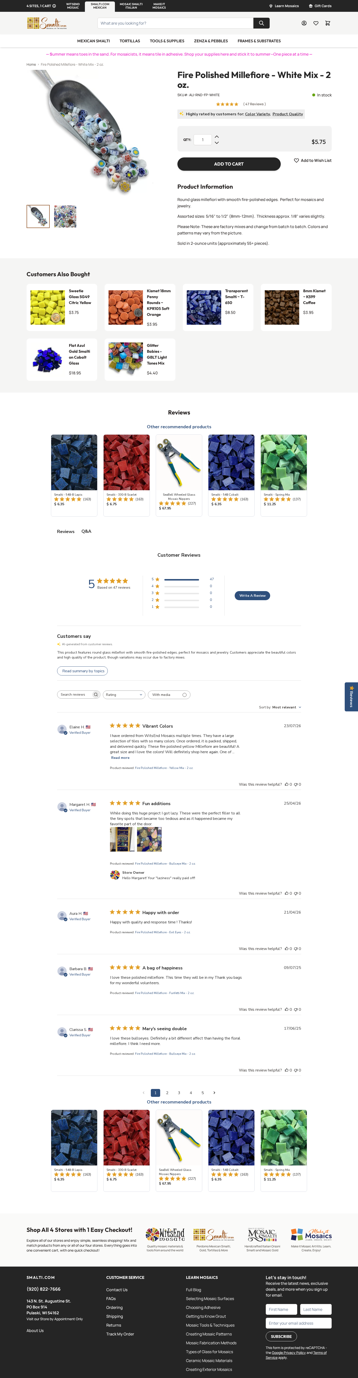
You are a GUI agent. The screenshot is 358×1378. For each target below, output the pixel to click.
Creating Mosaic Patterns (209, 1334)
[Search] (261, 23)
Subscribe (281, 1336)
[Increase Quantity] (217, 137)
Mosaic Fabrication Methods (211, 1343)
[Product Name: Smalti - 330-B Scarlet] (126, 475)
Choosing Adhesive (203, 1307)
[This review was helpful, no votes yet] (286, 784)
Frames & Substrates (259, 40)
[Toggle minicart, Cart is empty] (328, 23)
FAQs (111, 1298)
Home (31, 64)
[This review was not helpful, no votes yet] (295, 784)
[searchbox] (74, 694)
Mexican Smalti (93, 40)
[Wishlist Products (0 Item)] (316, 23)
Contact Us (116, 1289)
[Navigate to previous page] (143, 1093)
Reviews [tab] (66, 532)
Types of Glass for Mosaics (209, 1351)
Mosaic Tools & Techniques (210, 1325)
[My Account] (304, 23)
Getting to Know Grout (206, 1316)
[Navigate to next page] (214, 1093)
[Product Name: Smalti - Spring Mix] (284, 475)
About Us (35, 1330)
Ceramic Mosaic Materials (209, 1360)
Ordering (114, 1307)
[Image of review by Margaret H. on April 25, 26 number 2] (149, 839)
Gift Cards (323, 5)
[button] (73, 6)
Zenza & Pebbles (211, 40)
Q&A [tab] (86, 531)
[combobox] (124, 694)
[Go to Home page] (47, 23)
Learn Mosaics (287, 5)
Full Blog (193, 1289)
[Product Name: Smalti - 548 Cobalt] (231, 475)
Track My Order (120, 1334)
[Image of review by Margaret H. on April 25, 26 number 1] (122, 839)
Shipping (114, 1316)
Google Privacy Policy (289, 1352)
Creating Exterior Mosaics (209, 1369)
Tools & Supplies (167, 40)
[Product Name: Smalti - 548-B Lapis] (74, 475)
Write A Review (252, 595)
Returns (113, 1325)
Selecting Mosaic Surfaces (210, 1298)
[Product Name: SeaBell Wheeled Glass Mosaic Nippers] (179, 475)
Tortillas (130, 40)
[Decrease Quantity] (217, 143)
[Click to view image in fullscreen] (92, 135)
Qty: (187, 140)
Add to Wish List (316, 160)
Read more (120, 757)
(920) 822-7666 (44, 1289)
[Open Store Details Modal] (54, 6)
